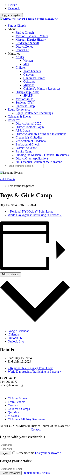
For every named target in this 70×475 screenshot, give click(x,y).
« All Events (7, 179)
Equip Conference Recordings (34, 113)
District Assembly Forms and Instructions (41, 134)
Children (21, 67)
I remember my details (36, 472)
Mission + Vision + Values (32, 36)
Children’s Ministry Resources (41, 88)
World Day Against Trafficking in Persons (35, 215)
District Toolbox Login (30, 127)
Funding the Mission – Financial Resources (42, 155)
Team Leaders (32, 71)
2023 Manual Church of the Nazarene (39, 162)
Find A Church (17, 25)
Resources (14, 120)
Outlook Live (16, 341)
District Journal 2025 (28, 123)
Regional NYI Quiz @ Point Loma (30, 211)
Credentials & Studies (29, 137)
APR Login (23, 130)
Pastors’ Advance (26, 148)
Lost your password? (48, 453)
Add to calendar (10, 274)
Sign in (5, 453)
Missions (28, 85)
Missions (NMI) (25, 99)
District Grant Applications (32, 158)
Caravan (28, 74)
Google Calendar (18, 331)
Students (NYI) (25, 102)
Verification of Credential (31, 141)
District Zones (24, 46)
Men (26, 64)
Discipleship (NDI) (27, 92)
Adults (20, 57)
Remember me (25, 453)
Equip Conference (19, 109)
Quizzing (29, 81)
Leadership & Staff (27, 43)
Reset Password (11, 473)
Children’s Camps (34, 78)
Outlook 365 (15, 338)
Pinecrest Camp (25, 106)
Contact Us (22, 50)
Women (28, 60)
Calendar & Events (19, 116)
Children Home (17, 398)
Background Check (27, 144)
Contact (35, 429)
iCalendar (14, 334)
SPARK (28, 95)
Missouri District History (31, 39)
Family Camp (24, 151)
